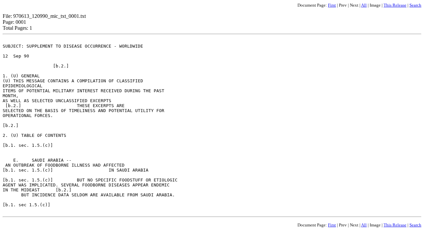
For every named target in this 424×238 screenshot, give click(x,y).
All (364, 5)
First (332, 5)
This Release (395, 5)
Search (415, 5)
